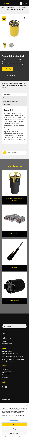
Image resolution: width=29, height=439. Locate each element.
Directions (5, 378)
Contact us (21, 437)
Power (7, 9)
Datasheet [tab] (6, 104)
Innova (4, 87)
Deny (14, 429)
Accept (14, 424)
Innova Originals (16, 85)
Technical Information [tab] (10, 101)
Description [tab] (6, 95)
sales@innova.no (7, 344)
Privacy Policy (15, 437)
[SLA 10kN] (14, 254)
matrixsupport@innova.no (19, 356)
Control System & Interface (19, 8)
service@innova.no (7, 361)
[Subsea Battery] (14, 221)
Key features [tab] (7, 98)
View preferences (14, 433)
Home (3, 8)
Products (8, 8)
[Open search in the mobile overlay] (14, 153)
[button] (26, 405)
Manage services (14, 420)
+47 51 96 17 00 (6, 339)
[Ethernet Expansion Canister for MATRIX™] (14, 187)
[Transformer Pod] (14, 288)
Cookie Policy (8, 437)
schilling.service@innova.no (10, 354)
